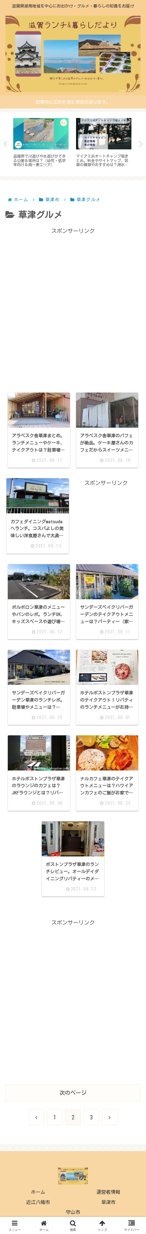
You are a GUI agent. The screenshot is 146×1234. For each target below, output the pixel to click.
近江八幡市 (38, 1202)
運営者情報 (108, 1192)
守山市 (73, 1212)
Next (141, 144)
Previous (5, 144)
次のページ (73, 1093)
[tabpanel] (41, 143)
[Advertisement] (73, 309)
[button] (130, 950)
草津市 (108, 1202)
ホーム (38, 1192)
